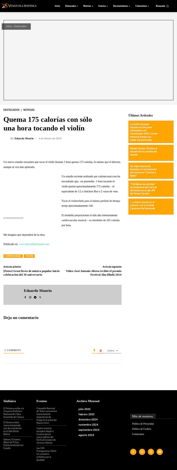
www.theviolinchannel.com (34, 244)
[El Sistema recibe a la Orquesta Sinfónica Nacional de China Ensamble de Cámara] (28, 411)
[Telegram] (35, 296)
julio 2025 (84, 409)
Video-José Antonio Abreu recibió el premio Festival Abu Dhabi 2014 (94, 272)
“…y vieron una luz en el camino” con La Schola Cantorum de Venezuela (142, 205)
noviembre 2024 (88, 424)
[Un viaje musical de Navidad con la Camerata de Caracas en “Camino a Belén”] (165, 170)
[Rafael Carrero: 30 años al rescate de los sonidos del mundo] (165, 152)
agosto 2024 (86, 435)
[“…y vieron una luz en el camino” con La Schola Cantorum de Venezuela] (165, 206)
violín (29, 256)
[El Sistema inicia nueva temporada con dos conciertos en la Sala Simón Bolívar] (28, 425)
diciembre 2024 (87, 419)
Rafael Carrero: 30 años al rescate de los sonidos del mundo (143, 151)
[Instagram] (30, 296)
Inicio (9, 26)
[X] (40, 296)
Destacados (20, 26)
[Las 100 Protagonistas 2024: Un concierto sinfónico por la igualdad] (61, 451)
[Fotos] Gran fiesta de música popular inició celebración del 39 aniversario (31, 272)
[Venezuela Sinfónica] (21, 5)
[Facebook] (25, 296)
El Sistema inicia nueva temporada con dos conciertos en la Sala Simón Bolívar (12, 428)
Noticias (29, 110)
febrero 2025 (86, 414)
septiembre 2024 (88, 429)
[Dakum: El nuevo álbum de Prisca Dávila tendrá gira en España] (28, 442)
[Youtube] (160, 452)
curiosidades (13, 256)
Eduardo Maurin (24, 138)
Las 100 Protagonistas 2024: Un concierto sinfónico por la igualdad (46, 454)
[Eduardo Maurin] (7, 138)
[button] (162, 6)
